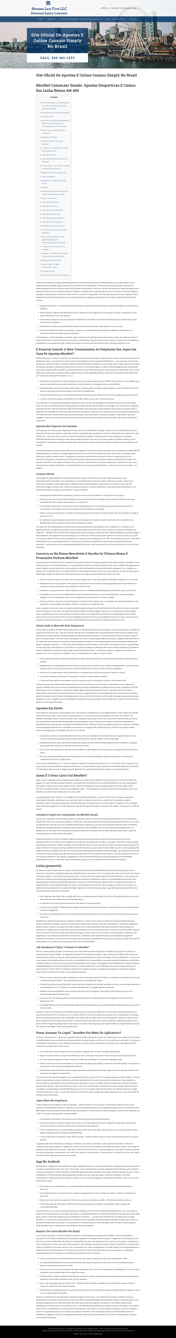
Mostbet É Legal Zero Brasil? (53, 226)
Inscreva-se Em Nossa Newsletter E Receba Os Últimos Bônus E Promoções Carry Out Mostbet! (56, 123)
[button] (56, 19)
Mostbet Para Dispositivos (52, 222)
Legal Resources (114, 19)
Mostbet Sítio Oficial (50, 206)
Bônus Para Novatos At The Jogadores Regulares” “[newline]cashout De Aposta (53, 240)
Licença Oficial (48, 116)
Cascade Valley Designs (95, 1334)
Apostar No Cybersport (51, 214)
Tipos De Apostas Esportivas (53, 218)
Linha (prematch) (49, 155)
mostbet (70, 376)
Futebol (45, 187)
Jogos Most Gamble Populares (54, 172)
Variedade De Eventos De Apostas (55, 275)
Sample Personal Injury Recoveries (80, 19)
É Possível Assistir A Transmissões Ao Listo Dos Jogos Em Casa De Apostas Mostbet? (55, 106)
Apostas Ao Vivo (48, 271)
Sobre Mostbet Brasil (50, 202)
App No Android (48, 176)
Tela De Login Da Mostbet (52, 210)
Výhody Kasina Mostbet (51, 260)
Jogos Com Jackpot (49, 198)
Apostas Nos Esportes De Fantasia (55, 112)
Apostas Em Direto (49, 137)
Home (40, 19)
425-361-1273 (63, 58)
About (51, 19)
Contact (134, 19)
